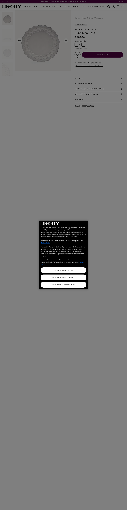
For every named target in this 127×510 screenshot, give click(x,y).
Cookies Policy (45, 243)
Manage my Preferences (63, 284)
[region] (63, 255)
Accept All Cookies (63, 270)
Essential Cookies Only (63, 277)
